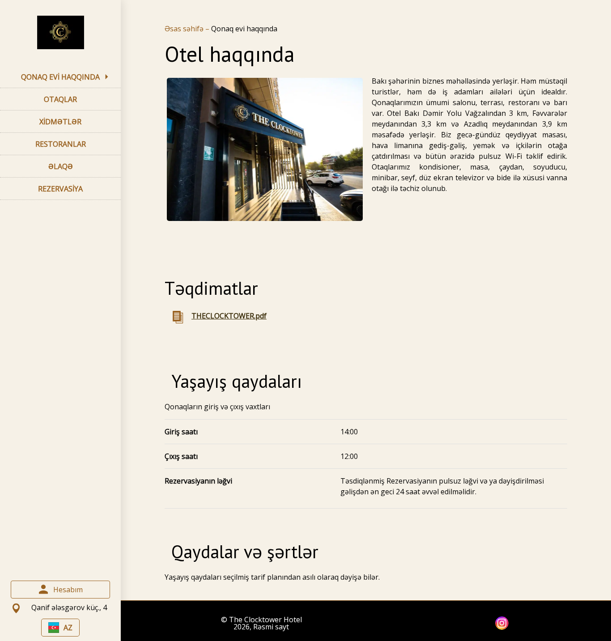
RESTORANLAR (60, 144)
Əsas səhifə (185, 29)
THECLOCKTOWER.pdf (229, 316)
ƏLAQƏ (60, 166)
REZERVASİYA (60, 189)
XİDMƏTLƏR (60, 122)
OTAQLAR (60, 99)
